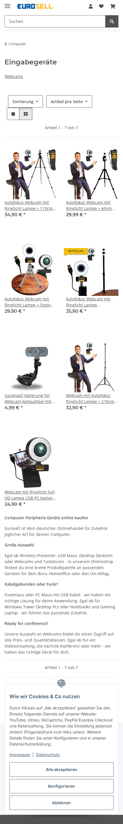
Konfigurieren (61, 786)
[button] (91, 6)
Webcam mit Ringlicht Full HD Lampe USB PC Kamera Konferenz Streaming (30, 495)
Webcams (14, 76)
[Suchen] (111, 21)
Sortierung (23, 101)
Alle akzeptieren (61, 769)
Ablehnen (61, 802)
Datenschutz (48, 754)
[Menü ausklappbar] (7, 3)
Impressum (19, 754)
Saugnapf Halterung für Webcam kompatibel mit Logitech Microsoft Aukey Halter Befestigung (28, 398)
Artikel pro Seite (67, 101)
